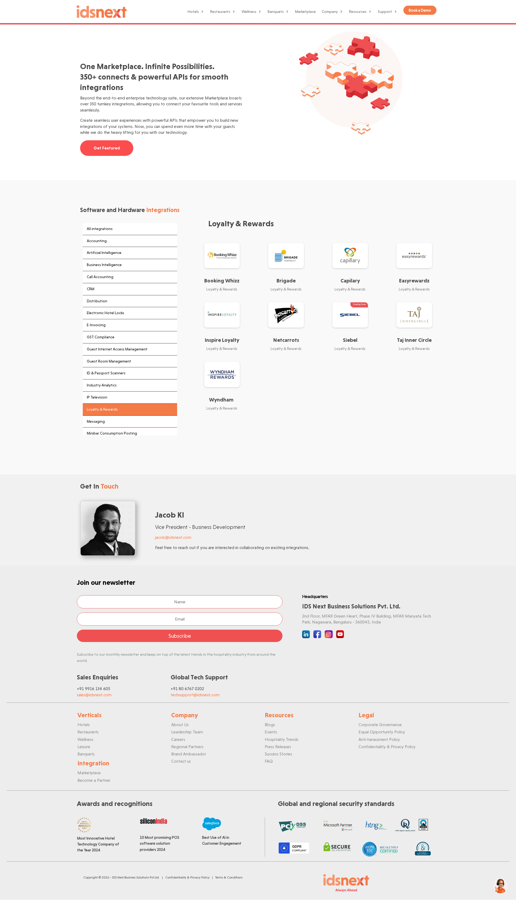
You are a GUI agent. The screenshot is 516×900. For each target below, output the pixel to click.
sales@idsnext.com (94, 694)
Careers (178, 739)
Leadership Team (187, 731)
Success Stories (278, 753)
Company (330, 11)
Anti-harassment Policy (379, 739)
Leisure (83, 746)
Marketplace (305, 11)
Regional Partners (187, 746)
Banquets (276, 11)
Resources (358, 11)
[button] (500, 885)
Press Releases (278, 746)
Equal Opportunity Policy (382, 731)
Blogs (270, 724)
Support (385, 11)
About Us (180, 724)
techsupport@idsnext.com (195, 694)
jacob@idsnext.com (173, 537)
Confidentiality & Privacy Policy (387, 746)
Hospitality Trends (281, 739)
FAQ (269, 761)
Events (271, 731)
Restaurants (220, 11)
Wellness (249, 11)
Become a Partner (93, 780)
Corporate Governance (380, 724)
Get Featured (107, 147)
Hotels (193, 11)
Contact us (181, 761)
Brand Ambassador (188, 753)
